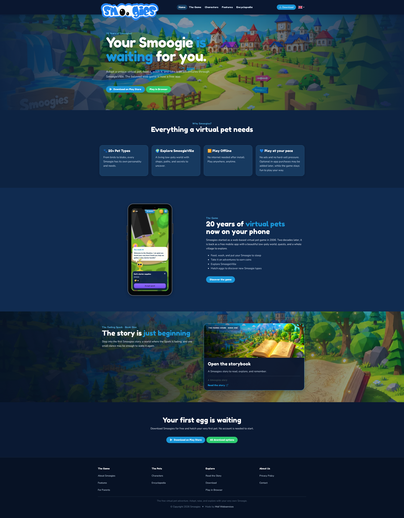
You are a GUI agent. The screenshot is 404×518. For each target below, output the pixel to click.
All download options (222, 439)
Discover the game (221, 279)
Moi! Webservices (224, 506)
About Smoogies (106, 475)
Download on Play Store (127, 89)
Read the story (216, 385)
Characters (157, 475)
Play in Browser (159, 89)
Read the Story (213, 475)
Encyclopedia (159, 482)
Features (102, 482)
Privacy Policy (266, 475)
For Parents (104, 489)
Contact (263, 482)
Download (211, 482)
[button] (301, 7)
